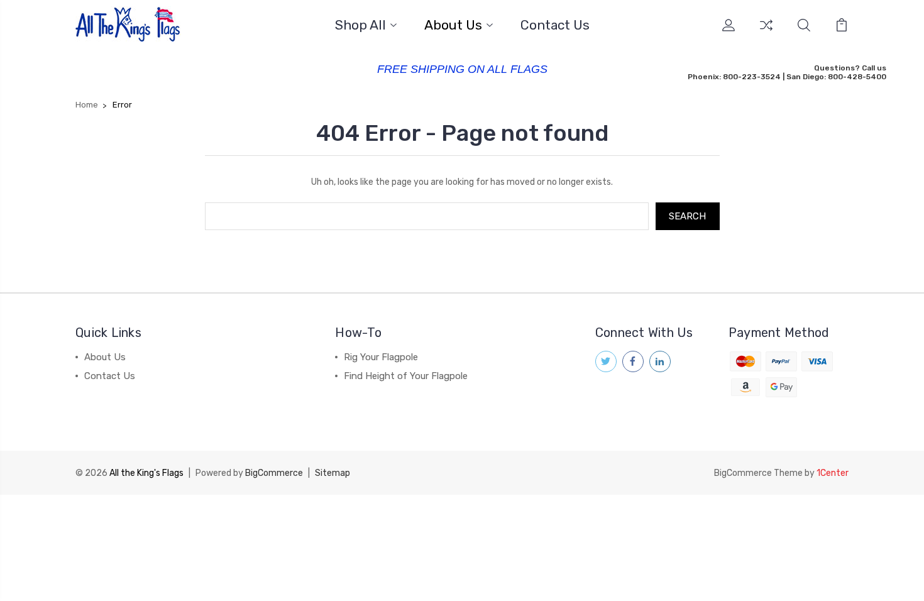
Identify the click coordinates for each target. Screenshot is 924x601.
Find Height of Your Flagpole (406, 376)
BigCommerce (274, 473)
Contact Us (555, 25)
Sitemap (332, 473)
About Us (453, 25)
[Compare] (766, 32)
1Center (833, 473)
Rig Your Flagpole (381, 357)
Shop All (360, 25)
